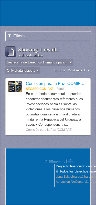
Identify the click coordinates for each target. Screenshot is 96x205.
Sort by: (60, 70)
